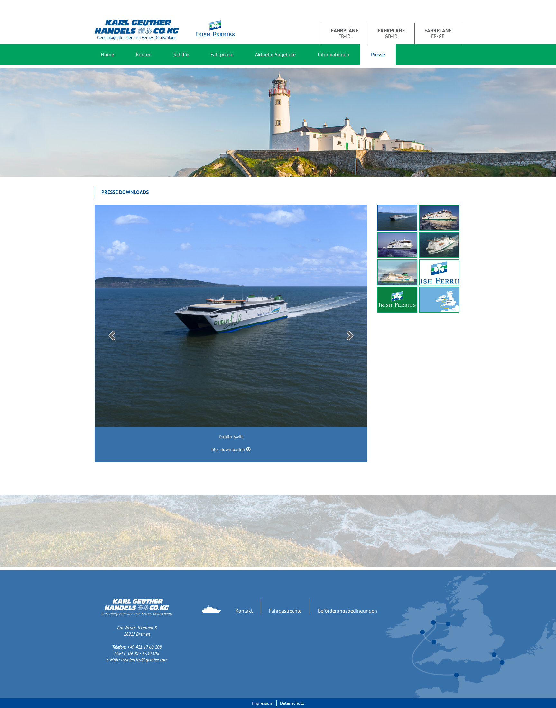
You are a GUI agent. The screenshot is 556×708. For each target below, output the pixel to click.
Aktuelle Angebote (275, 54)
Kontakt (244, 610)
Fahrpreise (221, 54)
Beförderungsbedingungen (347, 610)
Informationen (333, 54)
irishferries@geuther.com (144, 660)
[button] (111, 333)
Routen (144, 54)
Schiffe (181, 54)
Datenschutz (292, 703)
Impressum (262, 703)
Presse (378, 54)
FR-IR (344, 33)
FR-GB (437, 33)
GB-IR (391, 33)
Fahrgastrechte (285, 610)
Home (107, 54)
